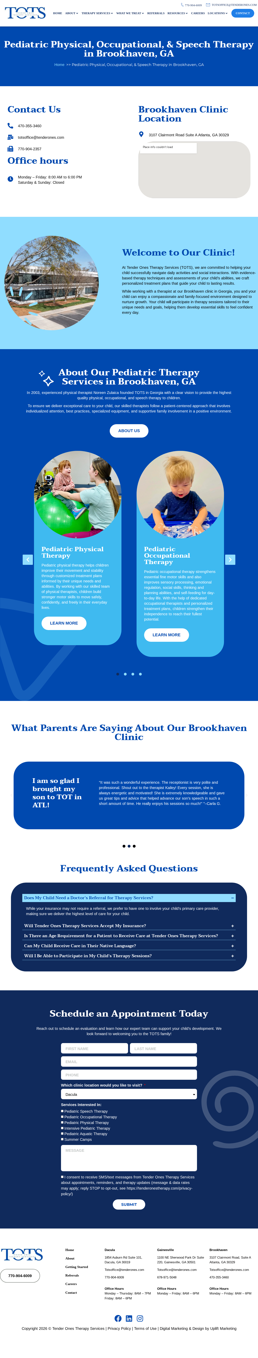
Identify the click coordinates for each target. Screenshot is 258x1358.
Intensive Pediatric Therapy (87, 1128)
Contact (243, 13)
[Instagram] (140, 1318)
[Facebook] (118, 1318)
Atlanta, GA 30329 (222, 1262)
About (70, 13)
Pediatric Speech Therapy (86, 1111)
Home (57, 13)
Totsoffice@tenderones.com (124, 1270)
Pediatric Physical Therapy (86, 1123)
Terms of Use (145, 1328)
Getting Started (76, 1267)
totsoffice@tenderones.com (41, 137)
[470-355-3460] (10, 126)
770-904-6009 (114, 1277)
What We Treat (128, 13)
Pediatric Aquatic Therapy (85, 1134)
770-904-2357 (29, 149)
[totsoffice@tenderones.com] (10, 137)
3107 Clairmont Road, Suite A (230, 1257)
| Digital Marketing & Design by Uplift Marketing (197, 1328)
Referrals (156, 13)
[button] (28, 560)
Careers (198, 13)
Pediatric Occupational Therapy (90, 1117)
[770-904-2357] (10, 149)
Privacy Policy (119, 1328)
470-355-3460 (29, 126)
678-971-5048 (166, 1277)
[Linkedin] (129, 1318)
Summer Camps (78, 1139)
